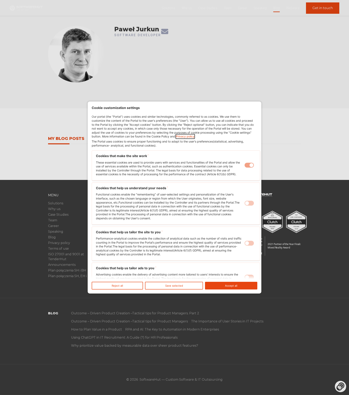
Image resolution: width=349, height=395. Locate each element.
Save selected (174, 285)
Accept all (231, 285)
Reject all (117, 285)
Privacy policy (185, 136)
